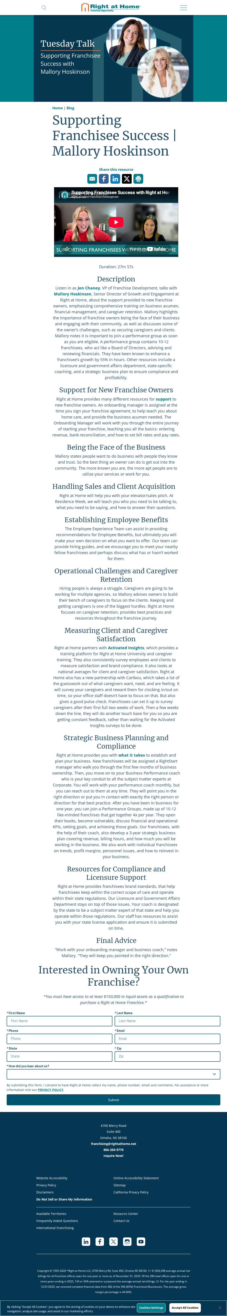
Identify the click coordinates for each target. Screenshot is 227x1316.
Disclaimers (45, 1192)
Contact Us (121, 1221)
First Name (17, 1013)
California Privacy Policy (131, 1192)
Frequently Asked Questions (57, 1221)
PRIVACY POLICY (50, 1090)
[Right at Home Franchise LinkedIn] (89, 1243)
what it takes (131, 755)
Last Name (124, 1013)
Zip (119, 1048)
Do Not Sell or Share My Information (64, 1199)
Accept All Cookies (185, 1308)
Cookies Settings (151, 1308)
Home (57, 108)
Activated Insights (126, 647)
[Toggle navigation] (182, 8)
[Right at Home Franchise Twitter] (116, 1243)
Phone (13, 1031)
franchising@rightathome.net (113, 1144)
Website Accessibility (51, 1178)
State (13, 1048)
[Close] (220, 1307)
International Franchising (55, 1228)
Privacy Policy (46, 1185)
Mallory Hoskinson (72, 294)
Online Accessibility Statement (136, 1178)
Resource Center (126, 1214)
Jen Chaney (89, 288)
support (163, 399)
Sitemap (120, 1185)
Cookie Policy (104, 1311)
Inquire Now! (113, 1156)
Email (121, 1031)
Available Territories (51, 1214)
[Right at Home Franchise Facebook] (102, 1243)
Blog (70, 108)
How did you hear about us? (29, 1066)
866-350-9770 (113, 1150)
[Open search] (44, 7)
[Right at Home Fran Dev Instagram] (130, 1243)
